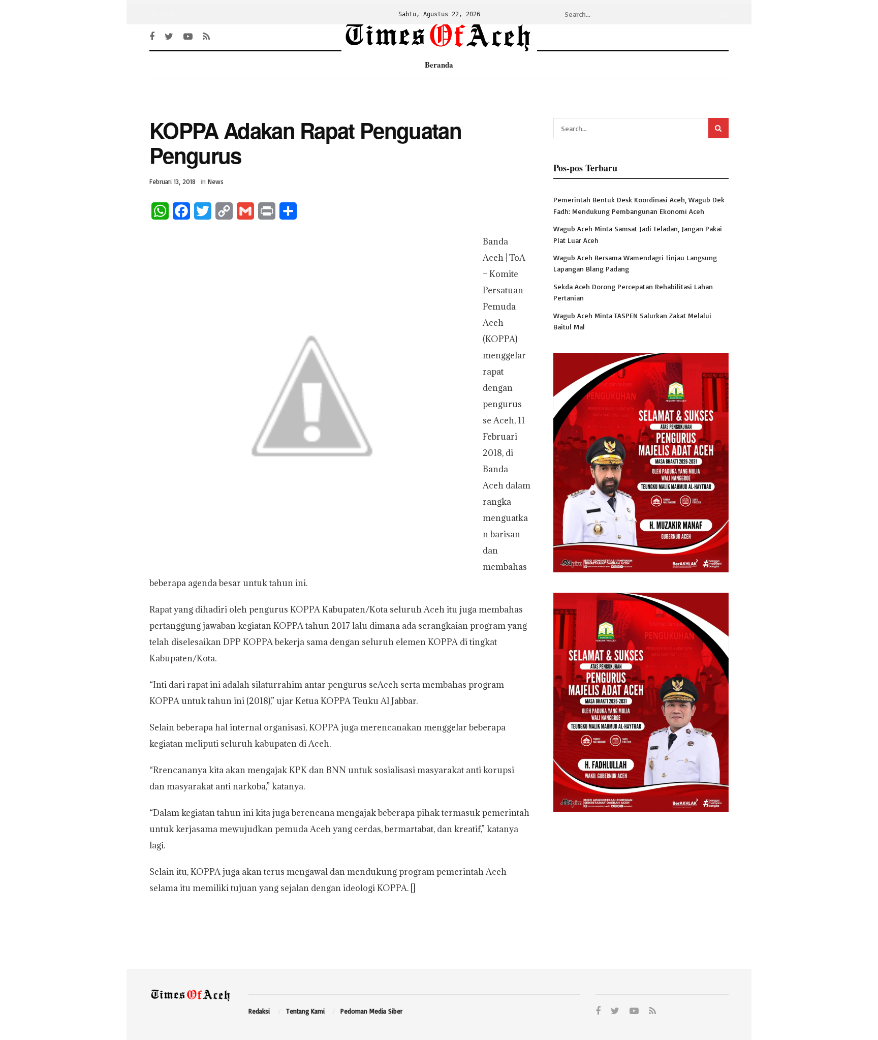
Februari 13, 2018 (172, 181)
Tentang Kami (305, 1011)
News (216, 181)
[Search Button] (722, 14)
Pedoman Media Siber (371, 1011)
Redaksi (259, 1011)
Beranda (161, 14)
